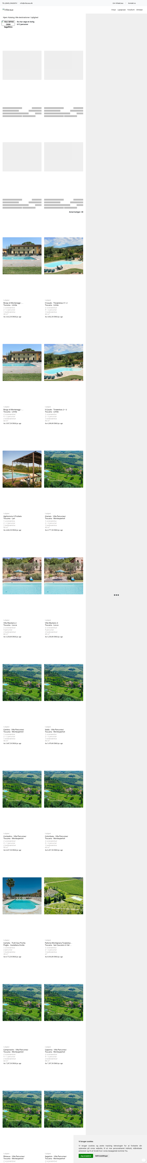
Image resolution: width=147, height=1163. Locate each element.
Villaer (113, 10)
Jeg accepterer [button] (85, 1156)
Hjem (5, 17)
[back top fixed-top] (144, 1160)
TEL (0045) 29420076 (9, 3)
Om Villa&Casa (118, 3)
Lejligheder (122, 10)
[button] (5, 256)
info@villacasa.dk (26, 3)
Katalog (11, 17)
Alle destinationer (22, 17)
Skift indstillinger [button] (101, 1156)
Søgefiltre (8, 23)
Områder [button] (139, 10)
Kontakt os (132, 3)
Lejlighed (34, 17)
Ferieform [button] (131, 10)
